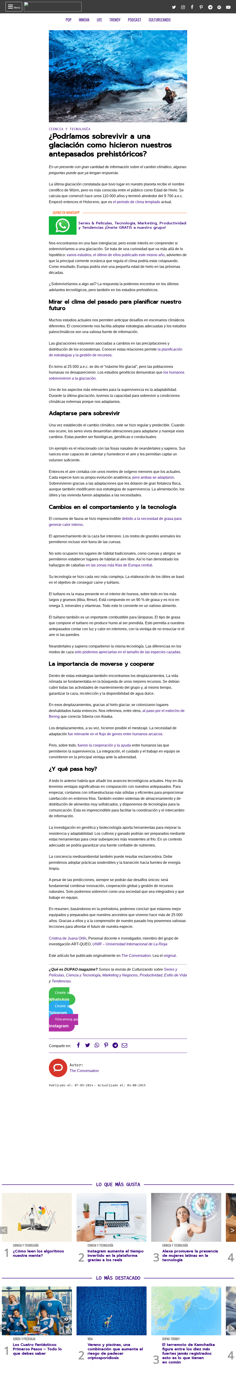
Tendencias (61, 981)
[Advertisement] (118, 1134)
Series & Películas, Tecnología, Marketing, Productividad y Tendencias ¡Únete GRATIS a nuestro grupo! (132, 225)
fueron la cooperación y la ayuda (104, 745)
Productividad (151, 975)
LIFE (99, 20)
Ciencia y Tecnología (69, 129)
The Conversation (136, 956)
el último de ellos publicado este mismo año (129, 255)
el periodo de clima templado (136, 202)
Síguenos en (63, 1022)
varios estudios (79, 255)
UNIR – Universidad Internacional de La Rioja (129, 944)
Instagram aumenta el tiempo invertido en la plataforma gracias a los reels (116, 1255)
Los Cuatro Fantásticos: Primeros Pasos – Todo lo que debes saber (37, 1349)
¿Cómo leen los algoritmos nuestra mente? (38, 1253)
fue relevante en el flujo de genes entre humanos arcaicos (115, 734)
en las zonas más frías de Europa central (119, 565)
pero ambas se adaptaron (153, 477)
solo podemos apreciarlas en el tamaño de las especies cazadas (127, 652)
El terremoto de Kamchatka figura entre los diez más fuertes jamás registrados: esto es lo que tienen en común (188, 1353)
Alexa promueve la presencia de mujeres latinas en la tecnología (190, 1255)
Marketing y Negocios (120, 975)
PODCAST (134, 20)
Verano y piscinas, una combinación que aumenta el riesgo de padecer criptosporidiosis (115, 1351)
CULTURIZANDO (160, 20)
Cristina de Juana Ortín (67, 938)
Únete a (59, 996)
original (170, 956)
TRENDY (115, 20)
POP (68, 20)
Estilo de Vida (175, 975)
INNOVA (84, 20)
